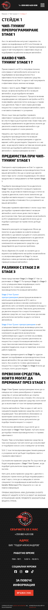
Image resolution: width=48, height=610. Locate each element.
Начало (4, 14)
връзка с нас (24, 592)
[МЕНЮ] (43, 7)
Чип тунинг (13, 14)
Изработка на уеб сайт (36, 605)
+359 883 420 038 (28, 5)
